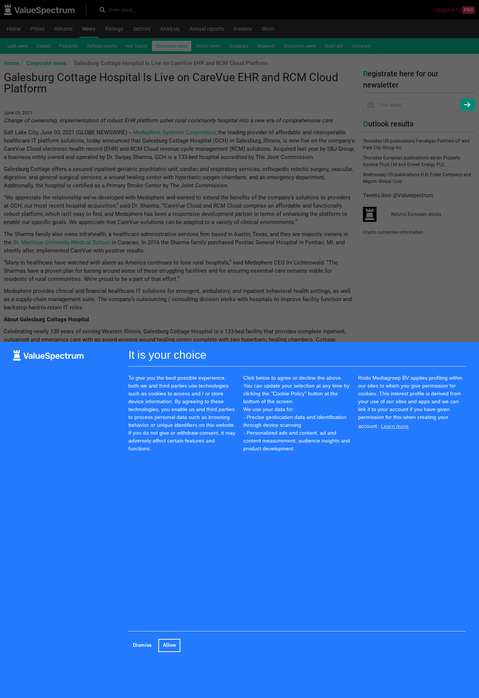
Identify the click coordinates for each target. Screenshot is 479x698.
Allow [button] (169, 645)
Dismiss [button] (142, 645)
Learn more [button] (395, 426)
